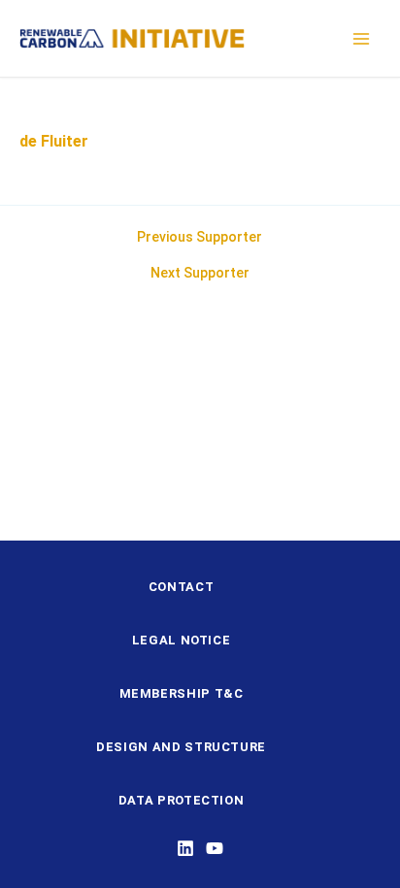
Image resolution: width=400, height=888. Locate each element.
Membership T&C (181, 693)
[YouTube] (214, 848)
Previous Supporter (199, 237)
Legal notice (181, 640)
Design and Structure (181, 747)
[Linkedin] (185, 848)
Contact (182, 586)
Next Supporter (200, 273)
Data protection (181, 800)
